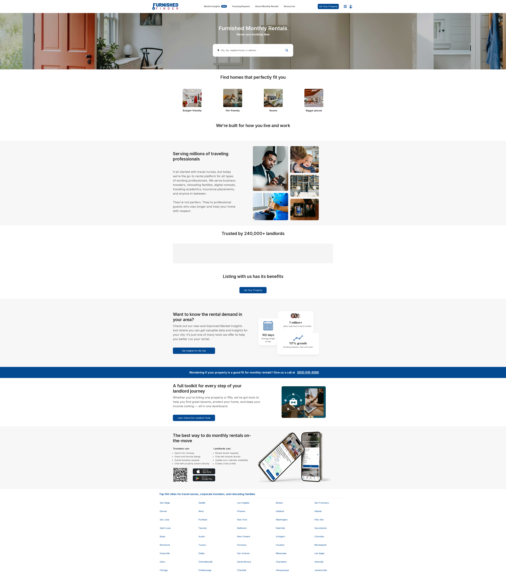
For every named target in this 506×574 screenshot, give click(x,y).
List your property (328, 6)
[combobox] (253, 50)
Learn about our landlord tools (194, 544)
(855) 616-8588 (308, 498)
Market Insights (215, 6)
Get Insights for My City (194, 477)
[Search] (286, 50)
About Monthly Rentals (267, 6)
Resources (289, 6)
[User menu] (347, 6)
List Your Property (253, 416)
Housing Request (241, 6)
